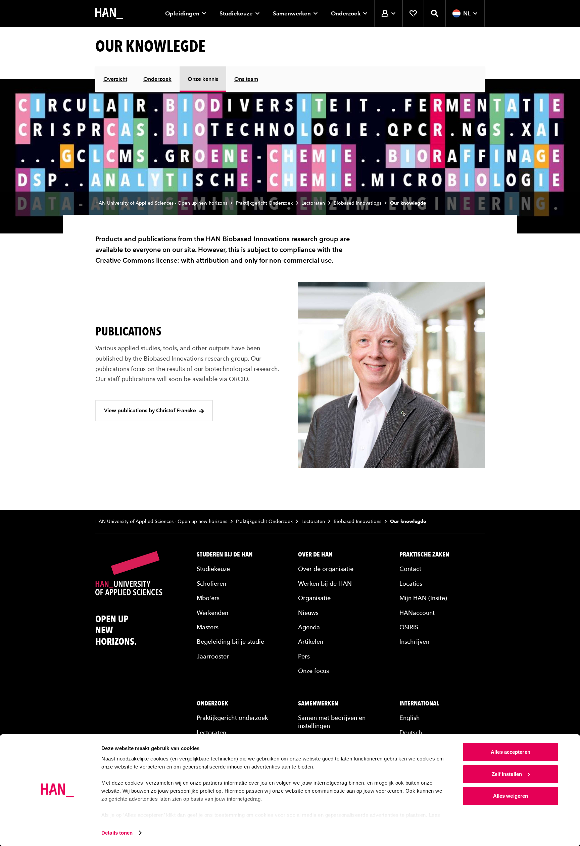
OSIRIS (408, 627)
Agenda (309, 627)
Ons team (246, 79)
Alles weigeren (510, 796)
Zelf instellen (507, 774)
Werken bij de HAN (325, 583)
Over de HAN (315, 554)
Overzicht (115, 79)
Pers (304, 656)
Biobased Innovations (357, 203)
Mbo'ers (208, 597)
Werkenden (212, 612)
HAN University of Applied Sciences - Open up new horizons (161, 203)
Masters (208, 627)
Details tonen (117, 833)
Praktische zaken (424, 554)
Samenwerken (292, 13)
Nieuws (308, 612)
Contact (410, 568)
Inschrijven (414, 641)
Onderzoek (345, 13)
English (409, 717)
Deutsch (410, 732)
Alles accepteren (510, 752)
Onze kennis (203, 79)
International (419, 703)
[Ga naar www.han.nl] (109, 13)
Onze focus (313, 670)
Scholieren (211, 583)
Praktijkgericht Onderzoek (264, 203)
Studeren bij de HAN (224, 554)
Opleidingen (182, 13)
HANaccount (417, 612)
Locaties (410, 583)
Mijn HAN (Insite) (423, 597)
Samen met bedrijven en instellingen (332, 721)
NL (467, 13)
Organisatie (314, 597)
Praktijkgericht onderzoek (232, 717)
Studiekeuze (236, 13)
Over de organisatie (325, 568)
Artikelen (310, 641)
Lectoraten (313, 203)
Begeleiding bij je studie (230, 641)
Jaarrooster (213, 656)
